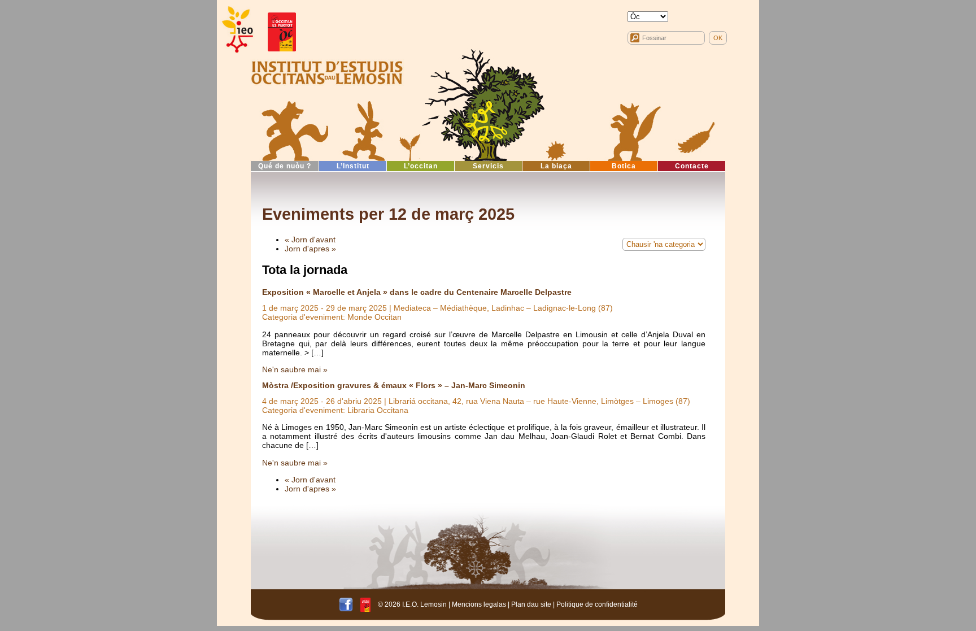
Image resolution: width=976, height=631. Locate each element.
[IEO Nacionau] (327, 71)
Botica (624, 166)
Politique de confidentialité (597, 604)
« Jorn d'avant (310, 239)
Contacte (692, 166)
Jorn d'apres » (310, 248)
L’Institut (353, 166)
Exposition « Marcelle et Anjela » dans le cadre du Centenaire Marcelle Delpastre (417, 292)
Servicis (488, 166)
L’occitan (421, 166)
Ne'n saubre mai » (295, 369)
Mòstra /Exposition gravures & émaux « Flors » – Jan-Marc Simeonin (393, 385)
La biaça (556, 166)
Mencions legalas (479, 604)
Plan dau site (531, 604)
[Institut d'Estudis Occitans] (236, 30)
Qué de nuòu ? (284, 166)
